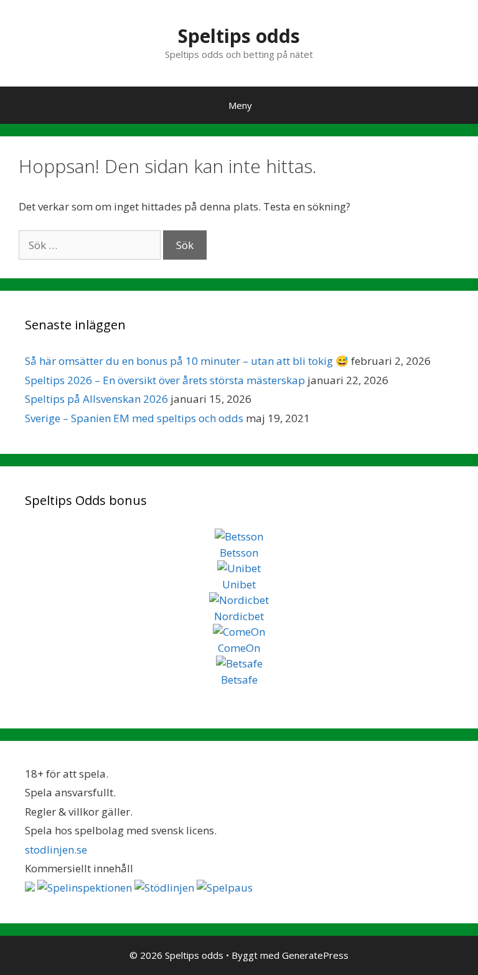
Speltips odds (239, 36)
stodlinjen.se (56, 849)
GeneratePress (315, 955)
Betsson (239, 552)
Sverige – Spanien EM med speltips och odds (134, 418)
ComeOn (239, 648)
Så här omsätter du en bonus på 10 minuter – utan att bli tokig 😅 (187, 361)
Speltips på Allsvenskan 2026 (96, 399)
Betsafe (239, 679)
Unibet (239, 584)
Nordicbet (239, 616)
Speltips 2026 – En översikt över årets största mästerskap (165, 380)
